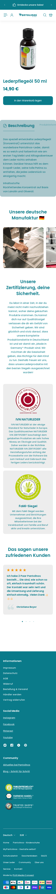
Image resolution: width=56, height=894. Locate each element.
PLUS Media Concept (23, 875)
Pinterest (8, 730)
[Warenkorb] (51, 15)
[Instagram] (5, 745)
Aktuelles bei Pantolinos (16, 764)
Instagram (9, 717)
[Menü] (5, 15)
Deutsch (7, 835)
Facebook (8, 724)
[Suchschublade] (45, 15)
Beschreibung (21, 125)
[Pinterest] (25, 745)
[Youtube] (18, 745)
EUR (22, 835)
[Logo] (28, 15)
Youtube (8, 737)
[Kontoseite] (12, 15)
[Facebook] (11, 745)
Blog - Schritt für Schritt (16, 771)
